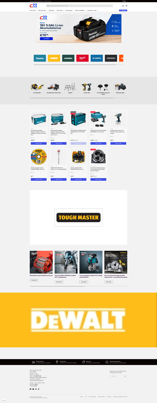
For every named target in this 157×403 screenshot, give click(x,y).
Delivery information (101, 396)
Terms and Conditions (92, 396)
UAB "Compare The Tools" (36, 370)
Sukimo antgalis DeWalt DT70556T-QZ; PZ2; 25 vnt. (77, 168)
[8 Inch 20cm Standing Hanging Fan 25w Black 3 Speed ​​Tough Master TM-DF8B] (98, 157)
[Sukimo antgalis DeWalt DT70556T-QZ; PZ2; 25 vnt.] (78, 157)
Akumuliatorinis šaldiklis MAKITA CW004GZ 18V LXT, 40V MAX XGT (78, 132)
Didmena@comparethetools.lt (36, 380)
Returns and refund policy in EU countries (120, 396)
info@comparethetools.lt (41, 377)
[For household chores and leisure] (103, 87)
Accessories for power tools (54, 92)
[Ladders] (70, 87)
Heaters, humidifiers (79, 10)
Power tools (32, 10)
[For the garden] (37, 87)
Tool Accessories (42, 10)
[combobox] (79, 5)
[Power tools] (86, 87)
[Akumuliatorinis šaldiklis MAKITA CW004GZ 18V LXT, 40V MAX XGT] (78, 119)
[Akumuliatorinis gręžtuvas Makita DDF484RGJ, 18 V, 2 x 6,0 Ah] (98, 119)
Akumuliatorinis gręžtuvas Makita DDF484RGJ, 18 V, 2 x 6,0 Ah (98, 131)
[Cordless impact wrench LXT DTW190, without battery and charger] (118, 119)
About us (81, 396)
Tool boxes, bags (120, 92)
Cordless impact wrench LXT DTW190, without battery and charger (117, 132)
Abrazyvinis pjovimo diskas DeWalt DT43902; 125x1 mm (37, 168)
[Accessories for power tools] (53, 87)
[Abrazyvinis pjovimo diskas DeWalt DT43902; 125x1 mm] (39, 157)
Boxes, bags (59, 10)
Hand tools (51, 10)
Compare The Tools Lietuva (37, 396)
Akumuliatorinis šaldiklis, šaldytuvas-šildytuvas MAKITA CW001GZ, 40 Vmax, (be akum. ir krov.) (38, 132)
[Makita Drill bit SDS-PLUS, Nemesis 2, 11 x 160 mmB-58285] (58, 157)
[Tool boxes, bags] (120, 87)
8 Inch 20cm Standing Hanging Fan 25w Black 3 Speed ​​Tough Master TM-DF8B (97, 169)
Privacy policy (109, 396)
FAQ (86, 396)
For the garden (68, 10)
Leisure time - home (91, 10)
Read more (34, 280)
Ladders (70, 92)
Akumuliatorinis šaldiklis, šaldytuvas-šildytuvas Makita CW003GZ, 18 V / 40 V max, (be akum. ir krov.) (58, 132)
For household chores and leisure (103, 93)
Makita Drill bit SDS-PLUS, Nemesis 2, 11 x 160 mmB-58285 (58, 168)
